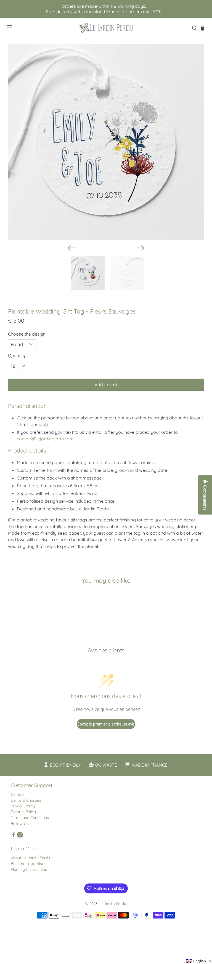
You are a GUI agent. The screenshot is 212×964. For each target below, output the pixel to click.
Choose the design (27, 334)
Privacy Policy (23, 806)
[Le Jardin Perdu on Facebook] (13, 836)
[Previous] (71, 248)
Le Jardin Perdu (112, 903)
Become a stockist (27, 863)
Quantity (16, 355)
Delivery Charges (26, 800)
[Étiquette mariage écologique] (106, 142)
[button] (199, 961)
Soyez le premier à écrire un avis (106, 724)
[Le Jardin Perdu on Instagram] (20, 836)
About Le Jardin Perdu (30, 857)
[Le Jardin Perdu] (106, 28)
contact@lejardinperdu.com (45, 438)
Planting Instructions (29, 869)
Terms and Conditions (30, 817)
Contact (18, 794)
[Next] (141, 248)
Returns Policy (23, 811)
